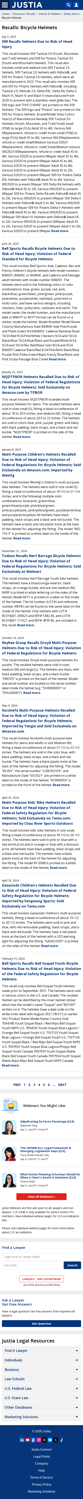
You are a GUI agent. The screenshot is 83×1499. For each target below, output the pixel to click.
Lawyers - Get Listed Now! (41, 1279)
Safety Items (71, 13)
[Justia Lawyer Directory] (61, 1440)
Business (12, 1369)
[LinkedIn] (22, 1440)
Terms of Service (41, 1477)
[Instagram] (38, 1440)
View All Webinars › (41, 1197)
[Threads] (44, 1440)
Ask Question (41, 1323)
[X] (55, 1440)
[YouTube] (27, 1440)
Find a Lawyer (13, 1247)
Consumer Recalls (24, 13)
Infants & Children (50, 13)
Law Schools (15, 1379)
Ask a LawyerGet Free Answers (17, 1302)
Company (41, 1463)
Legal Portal (41, 1456)
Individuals (13, 1360)
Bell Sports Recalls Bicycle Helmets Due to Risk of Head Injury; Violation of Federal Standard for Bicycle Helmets (38, 253)
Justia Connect (41, 1449)
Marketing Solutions (21, 1416)
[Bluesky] (50, 1440)
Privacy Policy (41, 1484)
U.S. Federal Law (18, 1388)
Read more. (60, 231)
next (62, 1085)
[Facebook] (33, 1440)
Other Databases (18, 1407)
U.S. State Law (16, 1397)
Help (41, 1470)
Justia (5, 13)
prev (17, 1085)
